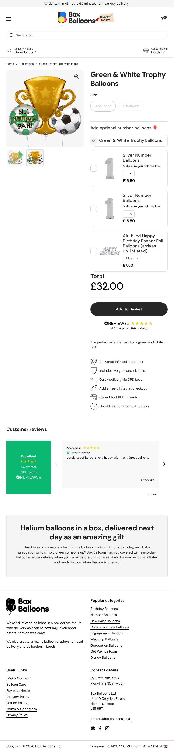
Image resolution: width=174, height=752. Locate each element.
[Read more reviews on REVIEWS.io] (28, 477)
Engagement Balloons (107, 633)
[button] (155, 50)
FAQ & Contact (17, 678)
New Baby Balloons (105, 621)
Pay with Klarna (18, 690)
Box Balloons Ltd (48, 746)
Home (10, 64)
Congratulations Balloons (109, 627)
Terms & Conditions (21, 709)
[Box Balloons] (86, 19)
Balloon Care (16, 684)
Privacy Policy (17, 715)
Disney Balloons (102, 657)
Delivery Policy (17, 696)
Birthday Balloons (104, 608)
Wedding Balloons (104, 639)
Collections (27, 64)
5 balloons (131, 106)
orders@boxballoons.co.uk (111, 718)
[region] (110, 464)
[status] (87, 3)
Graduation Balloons (106, 645)
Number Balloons (103, 615)
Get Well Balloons (104, 651)
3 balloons (103, 106)
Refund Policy (16, 703)
